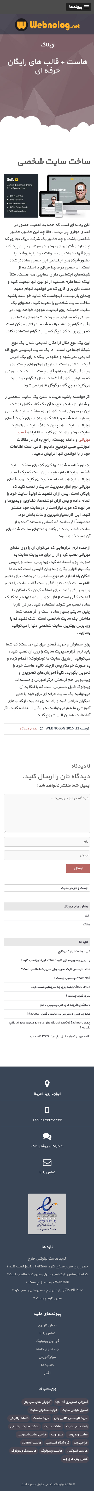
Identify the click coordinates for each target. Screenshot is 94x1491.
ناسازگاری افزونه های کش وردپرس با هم (65, 1005)
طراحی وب (80, 1442)
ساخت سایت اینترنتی (24, 1426)
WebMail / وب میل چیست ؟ (72, 978)
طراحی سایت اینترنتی (31, 1434)
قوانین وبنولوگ (47, 1341)
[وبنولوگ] (47, 24)
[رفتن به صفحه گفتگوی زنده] (47, 1136)
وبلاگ (86, 924)
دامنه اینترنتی (18, 1418)
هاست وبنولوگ (51, 1450)
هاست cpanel (31, 1442)
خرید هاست (41, 1418)
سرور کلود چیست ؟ (78, 995)
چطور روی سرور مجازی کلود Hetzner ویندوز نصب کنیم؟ (55, 960)
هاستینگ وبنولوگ (23, 1450)
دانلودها (47, 1365)
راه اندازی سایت (76, 1426)
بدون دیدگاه (28, 728)
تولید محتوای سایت (43, 1410)
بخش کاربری (47, 1325)
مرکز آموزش (47, 1357)
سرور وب (57, 1434)
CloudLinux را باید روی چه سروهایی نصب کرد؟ (60, 987)
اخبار (87, 915)
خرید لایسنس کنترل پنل (70, 1418)
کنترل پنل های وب (74, 1459)
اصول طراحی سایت (74, 1410)
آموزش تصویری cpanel (71, 1402)
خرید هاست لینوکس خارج (74, 951)
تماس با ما (47, 1333)
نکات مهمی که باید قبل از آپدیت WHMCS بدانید (59, 1036)
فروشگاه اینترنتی (57, 1442)
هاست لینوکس (77, 1450)
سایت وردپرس (77, 1434)
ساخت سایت (52, 1426)
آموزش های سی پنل (37, 1402)
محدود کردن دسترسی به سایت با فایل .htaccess (58, 1013)
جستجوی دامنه (47, 1349)
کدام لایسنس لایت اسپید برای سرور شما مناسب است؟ (55, 969)
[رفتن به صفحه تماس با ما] (47, 1162)
